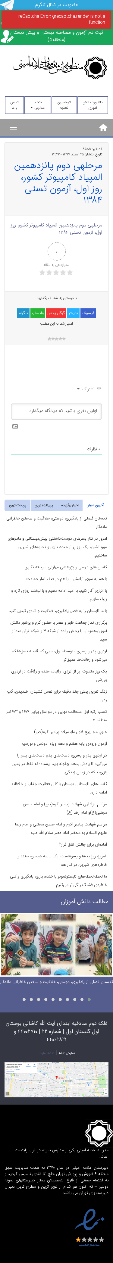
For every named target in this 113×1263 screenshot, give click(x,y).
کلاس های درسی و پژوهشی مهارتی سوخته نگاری (65, 567)
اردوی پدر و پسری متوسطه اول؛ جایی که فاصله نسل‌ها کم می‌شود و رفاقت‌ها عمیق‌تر (59, 655)
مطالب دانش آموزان (84, 902)
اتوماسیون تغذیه (64, 105)
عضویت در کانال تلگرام (56, 5)
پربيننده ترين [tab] (44, 505)
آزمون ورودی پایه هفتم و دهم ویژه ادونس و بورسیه (64, 743)
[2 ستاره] (60, 339)
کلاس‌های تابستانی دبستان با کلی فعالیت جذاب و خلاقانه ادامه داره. (59, 788)
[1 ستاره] (64, 339)
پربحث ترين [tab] (17, 505)
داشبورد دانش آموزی (93, 105)
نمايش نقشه (66, 1053)
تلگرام (23, 313)
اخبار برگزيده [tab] (70, 505)
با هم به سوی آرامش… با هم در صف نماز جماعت (66, 579)
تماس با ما (14, 105)
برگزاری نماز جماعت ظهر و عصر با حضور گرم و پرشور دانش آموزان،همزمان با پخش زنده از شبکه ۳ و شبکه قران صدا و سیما (58, 631)
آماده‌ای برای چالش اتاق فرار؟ (83, 844)
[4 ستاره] (53, 339)
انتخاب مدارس (39, 105)
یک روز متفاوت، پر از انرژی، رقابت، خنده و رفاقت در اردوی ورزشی (59, 676)
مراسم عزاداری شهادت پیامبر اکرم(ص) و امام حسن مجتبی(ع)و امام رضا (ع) (65, 808)
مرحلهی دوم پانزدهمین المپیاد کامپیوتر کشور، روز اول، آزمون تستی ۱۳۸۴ (56, 229)
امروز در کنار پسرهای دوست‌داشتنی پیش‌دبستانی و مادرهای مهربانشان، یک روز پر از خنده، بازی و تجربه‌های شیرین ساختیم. (57, 547)
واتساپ (38, 313)
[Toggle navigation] (13, 127)
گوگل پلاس (56, 313)
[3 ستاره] (56, 339)
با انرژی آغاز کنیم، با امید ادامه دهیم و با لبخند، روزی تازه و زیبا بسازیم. (59, 595)
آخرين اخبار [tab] (96, 505)
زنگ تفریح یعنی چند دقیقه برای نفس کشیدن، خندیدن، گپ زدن (57, 696)
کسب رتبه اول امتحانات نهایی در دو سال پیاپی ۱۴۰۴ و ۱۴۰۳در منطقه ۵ (56, 716)
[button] (89, 999)
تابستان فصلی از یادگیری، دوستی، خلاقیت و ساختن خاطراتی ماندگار (56, 523)
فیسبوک (88, 313)
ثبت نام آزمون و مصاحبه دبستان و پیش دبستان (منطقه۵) (56, 36)
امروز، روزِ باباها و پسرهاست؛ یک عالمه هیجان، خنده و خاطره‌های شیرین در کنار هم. (62, 861)
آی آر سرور (82, 1204)
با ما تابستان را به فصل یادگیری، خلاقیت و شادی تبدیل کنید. (57, 611)
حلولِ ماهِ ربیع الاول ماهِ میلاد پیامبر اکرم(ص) (70, 732)
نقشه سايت (46, 1053)
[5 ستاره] (49, 339)
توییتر (73, 313)
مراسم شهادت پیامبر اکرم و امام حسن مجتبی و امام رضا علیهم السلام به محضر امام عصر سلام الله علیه (61, 829)
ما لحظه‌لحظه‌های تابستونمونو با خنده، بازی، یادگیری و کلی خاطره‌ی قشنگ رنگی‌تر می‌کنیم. (58, 881)
